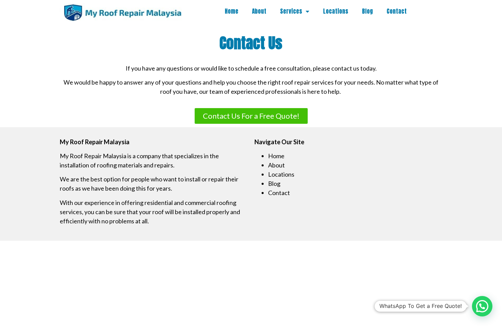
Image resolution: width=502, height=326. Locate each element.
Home (231, 11)
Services (291, 11)
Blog (367, 11)
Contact (397, 11)
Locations (335, 11)
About (259, 11)
